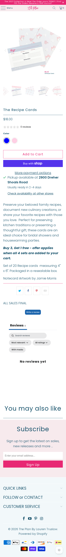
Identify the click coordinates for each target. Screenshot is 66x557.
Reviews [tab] (18, 325)
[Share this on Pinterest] (36, 291)
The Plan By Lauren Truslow (38, 529)
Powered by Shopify (33, 534)
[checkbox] (17, 350)
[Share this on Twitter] (19, 291)
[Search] (54, 8)
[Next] (60, 50)
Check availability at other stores (30, 193)
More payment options (33, 173)
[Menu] (1, 8)
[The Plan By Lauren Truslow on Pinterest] (35, 519)
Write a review (33, 312)
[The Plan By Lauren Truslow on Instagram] (41, 519)
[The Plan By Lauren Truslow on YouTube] (30, 519)
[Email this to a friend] (45, 291)
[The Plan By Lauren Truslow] (33, 8)
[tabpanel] (33, 365)
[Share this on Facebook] (28, 291)
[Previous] (5, 50)
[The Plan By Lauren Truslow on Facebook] (24, 519)
